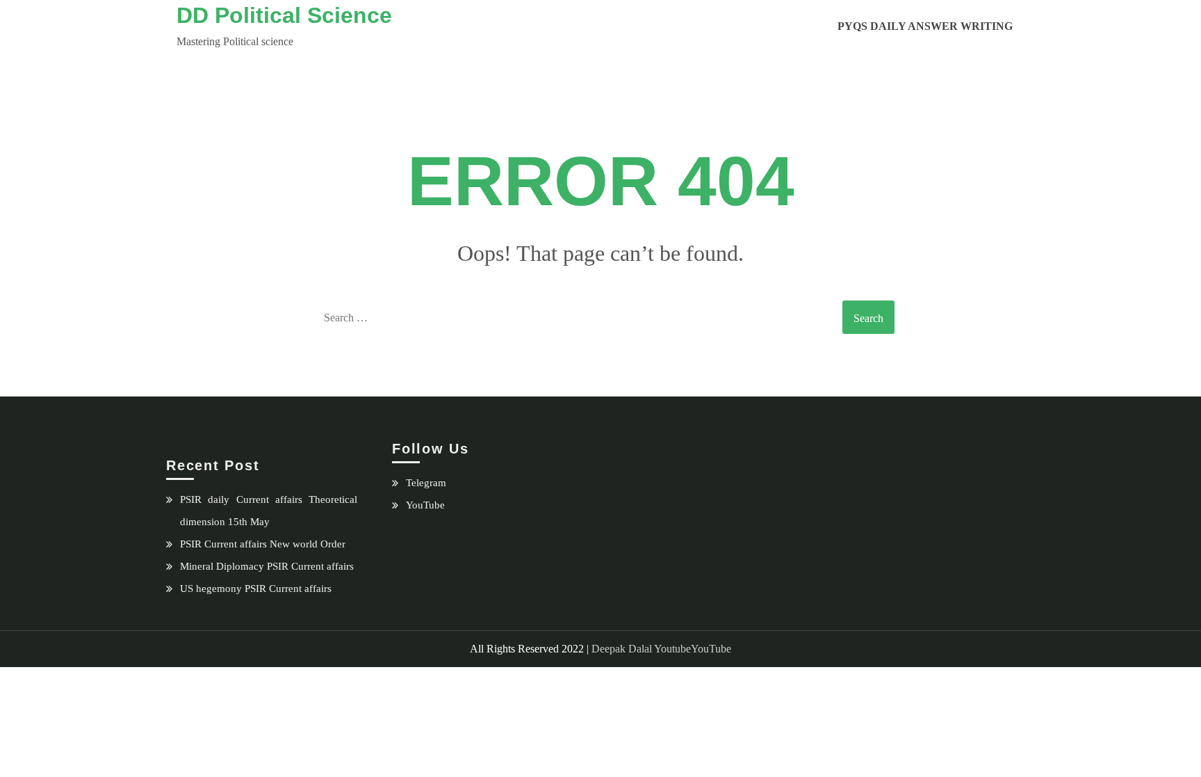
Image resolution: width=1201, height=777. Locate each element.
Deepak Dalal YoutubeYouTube (661, 649)
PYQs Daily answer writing (925, 26)
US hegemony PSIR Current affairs (256, 588)
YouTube (425, 505)
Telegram (426, 482)
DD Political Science (284, 15)
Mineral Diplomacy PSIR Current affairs (267, 566)
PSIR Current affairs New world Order (262, 544)
